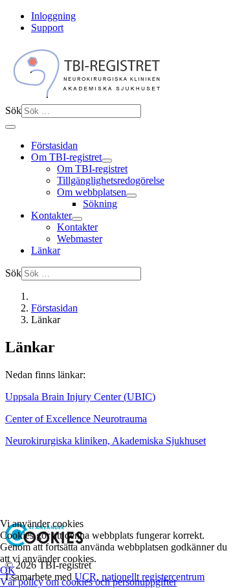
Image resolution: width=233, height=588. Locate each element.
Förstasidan (54, 145)
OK (8, 570)
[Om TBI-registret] (107, 161)
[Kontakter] (77, 219)
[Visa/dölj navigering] (10, 127)
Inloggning (53, 15)
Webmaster (79, 238)
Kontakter (51, 215)
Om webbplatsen (91, 192)
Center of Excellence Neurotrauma (76, 418)
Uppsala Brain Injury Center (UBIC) (80, 396)
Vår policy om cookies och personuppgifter (88, 581)
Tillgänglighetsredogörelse (110, 180)
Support (47, 27)
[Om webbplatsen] (131, 196)
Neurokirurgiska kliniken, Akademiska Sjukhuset (105, 440)
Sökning (100, 203)
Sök (13, 110)
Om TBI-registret (66, 157)
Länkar (45, 250)
